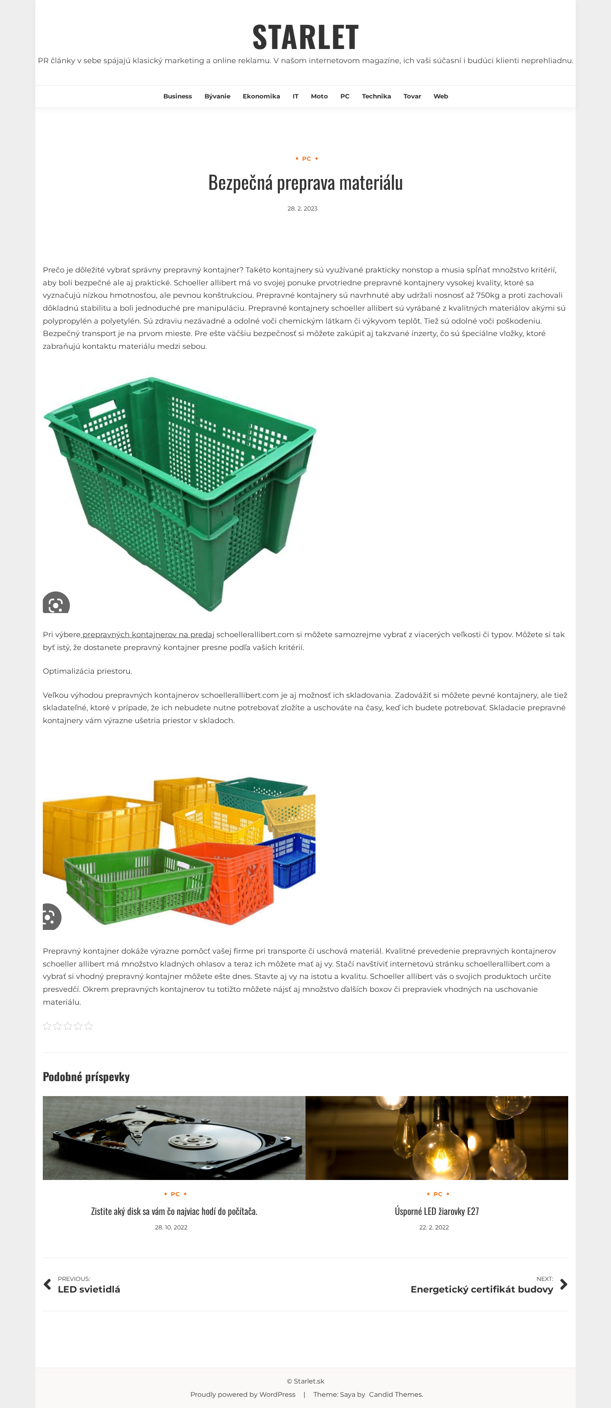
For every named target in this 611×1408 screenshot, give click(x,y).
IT (295, 96)
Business (177, 96)
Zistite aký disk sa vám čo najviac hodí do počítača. (174, 1210)
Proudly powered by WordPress (243, 1394)
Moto (319, 96)
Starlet (306, 35)
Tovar (412, 96)
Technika (376, 96)
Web (441, 96)
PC (345, 96)
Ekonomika (261, 96)
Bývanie (217, 96)
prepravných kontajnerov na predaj (147, 634)
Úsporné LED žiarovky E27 (437, 1210)
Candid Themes (395, 1394)
